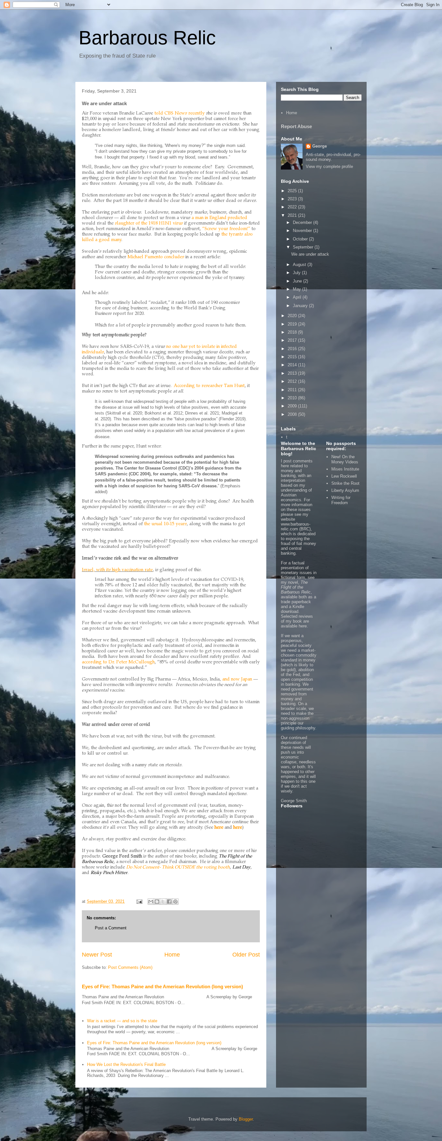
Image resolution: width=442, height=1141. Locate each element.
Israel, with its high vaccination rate (117, 570)
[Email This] (151, 901)
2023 (293, 198)
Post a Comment (111, 927)
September (304, 247)
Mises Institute (345, 469)
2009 (293, 406)
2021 (293, 215)
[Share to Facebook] (169, 901)
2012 (293, 381)
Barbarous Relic (147, 38)
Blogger (246, 1119)
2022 (293, 207)
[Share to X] (163, 901)
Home (172, 954)
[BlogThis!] (157, 901)
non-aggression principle (295, 721)
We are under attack (310, 254)
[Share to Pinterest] (175, 901)
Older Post (246, 954)
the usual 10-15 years (165, 524)
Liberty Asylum (345, 490)
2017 (293, 340)
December (303, 222)
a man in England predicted (219, 218)
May (297, 289)
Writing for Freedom (340, 500)
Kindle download (292, 609)
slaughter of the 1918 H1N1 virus (149, 223)
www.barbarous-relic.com (295, 526)
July (297, 272)
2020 (293, 315)
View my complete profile (329, 166)
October (301, 239)
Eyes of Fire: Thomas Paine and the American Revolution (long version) (162, 986)
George (319, 146)
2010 (293, 397)
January (301, 305)
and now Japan (237, 679)
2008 (293, 414)
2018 (293, 332)
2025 (293, 190)
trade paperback (296, 601)
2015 (293, 356)
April (298, 297)
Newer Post (97, 954)
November (303, 230)
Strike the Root (345, 483)
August (300, 264)
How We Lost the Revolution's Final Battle (126, 1064)
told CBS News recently (179, 113)
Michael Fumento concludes (155, 257)
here (303, 626)
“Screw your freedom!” (226, 229)
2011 (293, 389)
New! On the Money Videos (344, 459)
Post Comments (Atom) (130, 967)
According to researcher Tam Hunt (209, 386)
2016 (293, 348)
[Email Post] (139, 901)
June (298, 281)
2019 (293, 324)
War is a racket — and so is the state (122, 1020)
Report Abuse (296, 126)
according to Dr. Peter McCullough (118, 662)
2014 (293, 364)
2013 (293, 373)
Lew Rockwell (344, 476)
